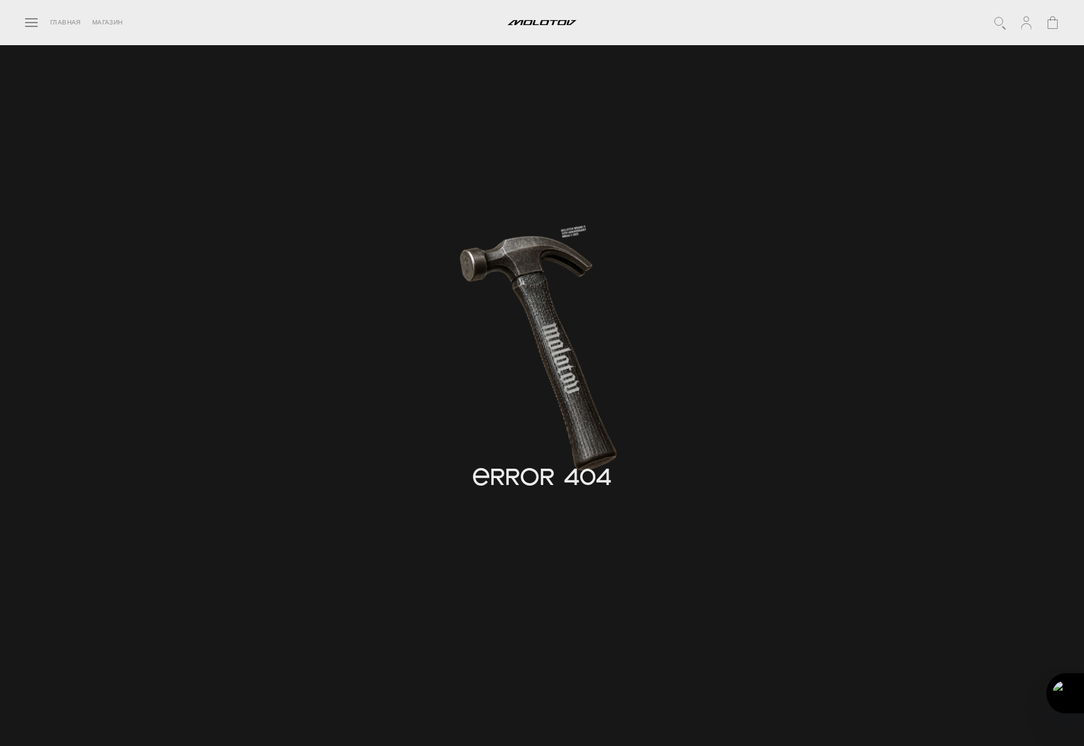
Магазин (107, 22)
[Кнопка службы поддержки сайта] (1065, 693)
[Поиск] (999, 22)
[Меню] (31, 22)
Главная (65, 22)
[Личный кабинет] (1026, 22)
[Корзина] (1052, 22)
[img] (543, 356)
